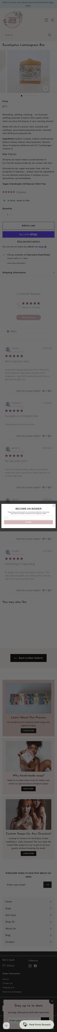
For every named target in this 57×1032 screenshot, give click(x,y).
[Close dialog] (54, 505)
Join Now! (29, 522)
